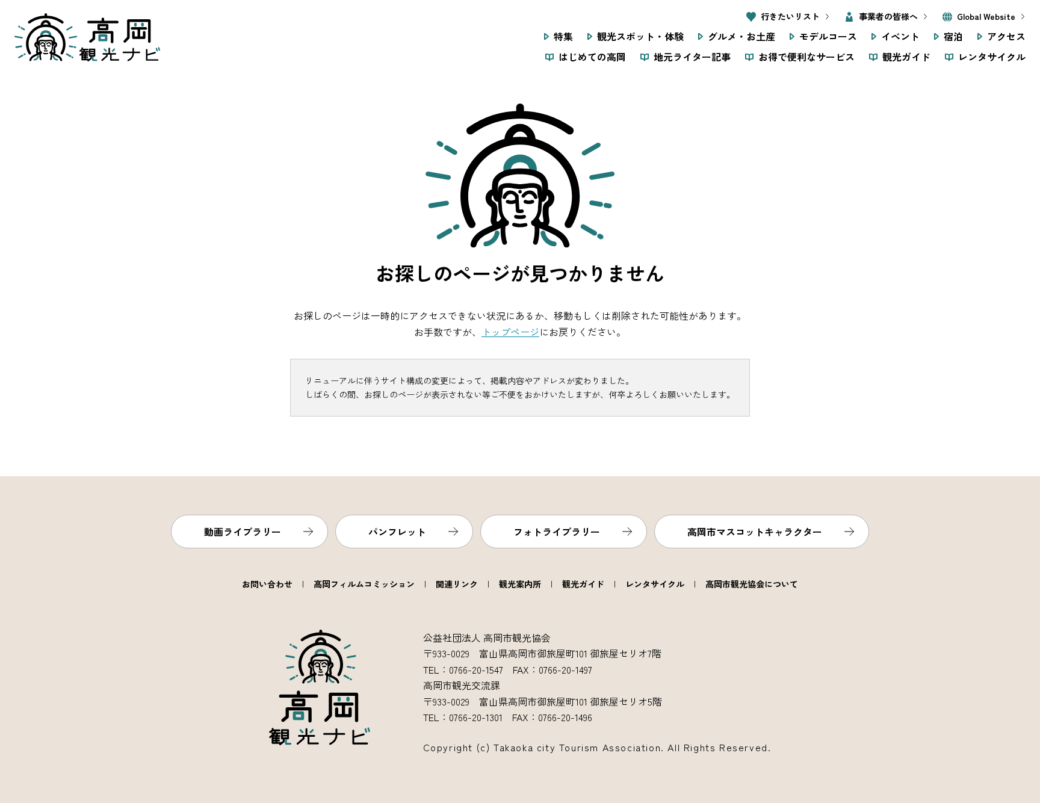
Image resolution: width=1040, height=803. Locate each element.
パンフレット (397, 531)
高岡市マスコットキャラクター (754, 531)
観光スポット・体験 (640, 36)
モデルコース (828, 36)
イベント (900, 36)
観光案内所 (520, 584)
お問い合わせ (267, 584)
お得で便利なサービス (806, 56)
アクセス (1006, 36)
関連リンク (457, 584)
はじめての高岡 (592, 56)
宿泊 (953, 36)
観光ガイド (906, 56)
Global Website (986, 16)
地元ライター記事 (692, 56)
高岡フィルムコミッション (364, 584)
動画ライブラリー (242, 531)
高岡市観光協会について (751, 584)
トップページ (510, 331)
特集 (563, 36)
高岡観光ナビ (87, 37)
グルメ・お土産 (741, 36)
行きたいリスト (790, 16)
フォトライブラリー (556, 531)
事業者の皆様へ (888, 16)
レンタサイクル (992, 56)
